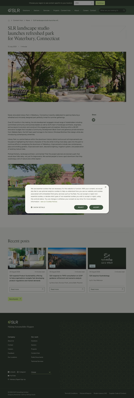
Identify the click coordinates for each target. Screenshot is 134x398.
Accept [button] (96, 207)
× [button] (105, 187)
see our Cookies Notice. (49, 202)
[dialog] (67, 199)
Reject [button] (81, 207)
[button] (38, 207)
